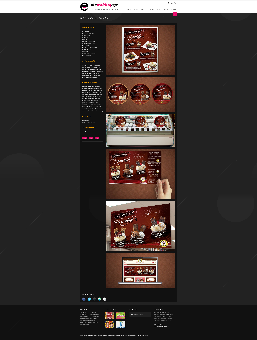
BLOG (158, 9)
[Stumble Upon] (99, 300)
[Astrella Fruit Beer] (120, 318)
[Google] (94, 300)
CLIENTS (165, 9)
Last (85, 138)
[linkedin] (172, 3)
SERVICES (144, 9)
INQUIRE (173, 9)
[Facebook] (168, 3)
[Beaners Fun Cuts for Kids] (109, 327)
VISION (136, 9)
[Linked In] (104, 300)
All (97, 138)
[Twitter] (89, 300)
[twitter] (175, 3)
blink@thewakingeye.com (162, 326)
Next (91, 138)
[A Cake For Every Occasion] (109, 318)
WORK (152, 9)
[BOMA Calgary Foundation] (120, 327)
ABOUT (129, 9)
